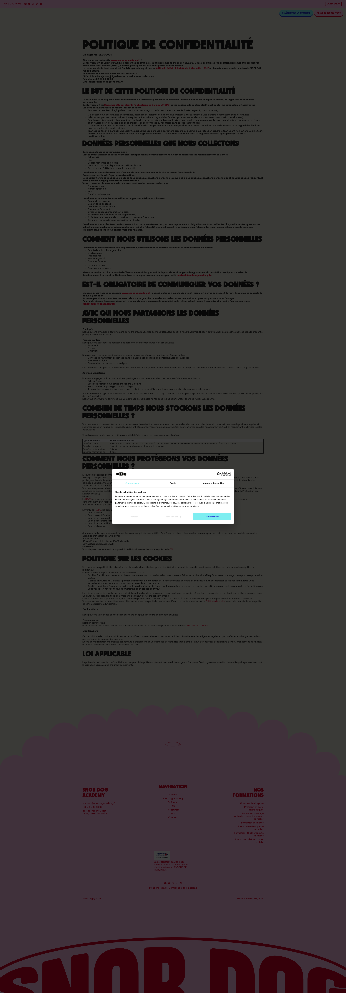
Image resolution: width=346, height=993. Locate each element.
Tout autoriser (212, 517)
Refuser (134, 517)
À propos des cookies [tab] (213, 483)
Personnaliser (171, 517)
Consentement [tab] (132, 483)
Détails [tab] (173, 483)
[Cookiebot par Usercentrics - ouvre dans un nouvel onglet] (219, 474)
